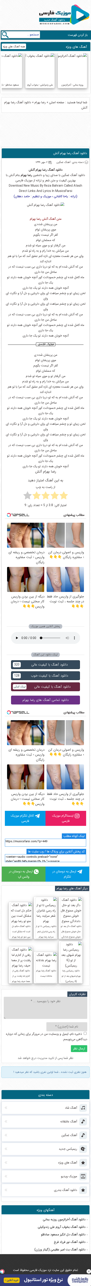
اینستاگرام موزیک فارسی (63, 818)
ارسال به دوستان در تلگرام (64, 874)
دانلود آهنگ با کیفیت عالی (41, 664)
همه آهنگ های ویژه (14, 46)
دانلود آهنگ (55, 169)
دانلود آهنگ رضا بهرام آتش (70, 153)
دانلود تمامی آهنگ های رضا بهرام (45, 700)
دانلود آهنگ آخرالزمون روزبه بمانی (64, 1219)
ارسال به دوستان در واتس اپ (21, 874)
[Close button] (89, 1271)
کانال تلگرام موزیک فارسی (22, 818)
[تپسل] (2, 1271)
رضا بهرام (40, 102)
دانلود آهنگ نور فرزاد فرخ (69, 1242)
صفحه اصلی (56, 102)
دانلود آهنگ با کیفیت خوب (41, 675)
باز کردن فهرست (78, 35)
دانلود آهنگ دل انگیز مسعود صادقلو (63, 1234)
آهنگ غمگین (69, 175)
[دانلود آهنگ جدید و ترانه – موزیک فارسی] (63, 25)
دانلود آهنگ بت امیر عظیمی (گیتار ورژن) (59, 1249)
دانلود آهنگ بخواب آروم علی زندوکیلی (61, 1227)
